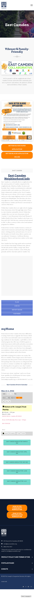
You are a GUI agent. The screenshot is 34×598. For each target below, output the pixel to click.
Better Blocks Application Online (17, 155)
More (3, 429)
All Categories (12, 433)
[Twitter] (23, 586)
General (6, 433)
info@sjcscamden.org (10, 544)
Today (6, 401)
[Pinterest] (28, 586)
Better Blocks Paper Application (17, 147)
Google (18, 434)
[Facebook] (26, 586)
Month (8, 393)
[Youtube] (31, 586)
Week (12, 393)
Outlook (23, 434)
